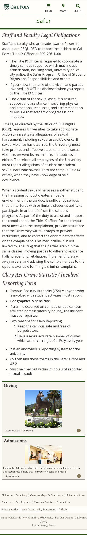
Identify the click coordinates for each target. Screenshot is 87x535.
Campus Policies (44, 502)
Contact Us (63, 502)
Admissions (12, 476)
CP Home (7, 495)
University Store (75, 495)
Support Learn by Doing (19, 430)
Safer (43, 21)
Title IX (63, 509)
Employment (23, 502)
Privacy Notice (10, 509)
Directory (21, 495)
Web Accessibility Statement (39, 509)
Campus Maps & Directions (46, 495)
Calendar (7, 502)
